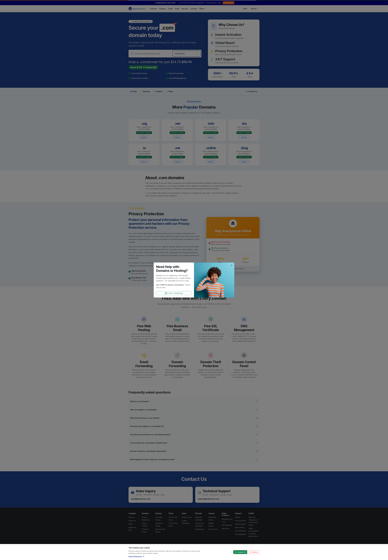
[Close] (231, 265)
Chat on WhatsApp (175, 293)
